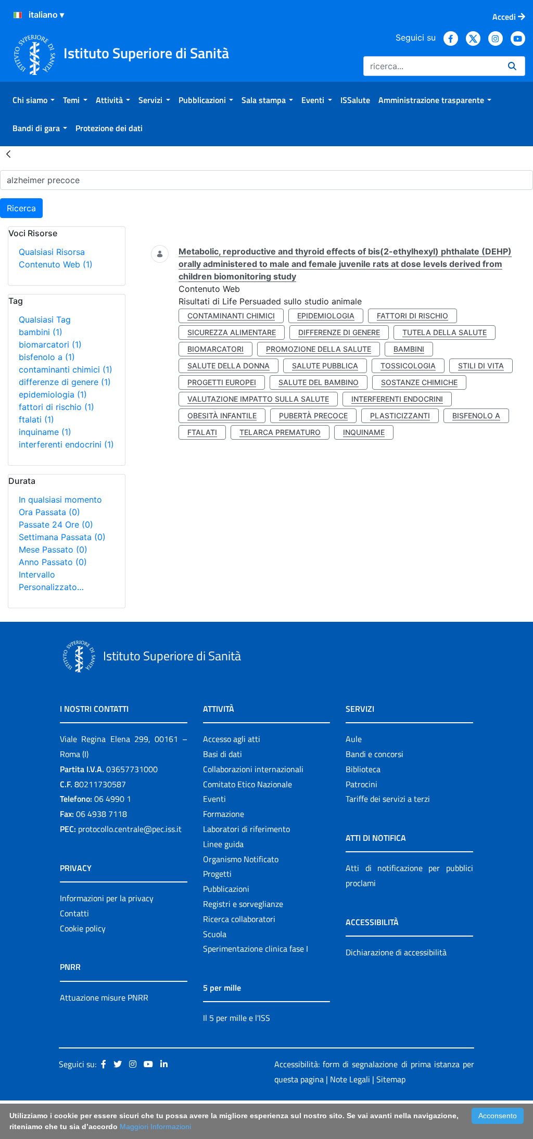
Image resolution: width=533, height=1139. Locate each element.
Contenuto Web (56, 264)
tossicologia (408, 365)
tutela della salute (444, 332)
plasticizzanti (400, 415)
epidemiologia (53, 394)
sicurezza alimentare (231, 332)
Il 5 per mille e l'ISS (236, 1018)
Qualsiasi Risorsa (52, 252)
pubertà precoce (313, 415)
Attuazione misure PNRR (104, 997)
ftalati (36, 419)
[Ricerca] (512, 66)
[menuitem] (33, 99)
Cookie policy (83, 928)
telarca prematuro (280, 432)
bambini (40, 332)
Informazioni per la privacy (107, 898)
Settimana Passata (62, 537)
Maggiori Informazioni (155, 1126)
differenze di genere (65, 382)
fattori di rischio (56, 407)
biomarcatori (50, 344)
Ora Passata (49, 512)
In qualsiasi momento (60, 499)
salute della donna (228, 365)
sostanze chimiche (419, 382)
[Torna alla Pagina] (8, 153)
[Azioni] (18, 15)
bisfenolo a (47, 357)
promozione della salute (318, 348)
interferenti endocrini (66, 444)
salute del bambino (318, 382)
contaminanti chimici (65, 369)
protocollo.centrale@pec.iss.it (130, 829)
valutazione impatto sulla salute (258, 398)
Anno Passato (53, 562)
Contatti (74, 913)
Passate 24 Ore (56, 524)
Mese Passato (53, 549)
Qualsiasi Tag (45, 319)
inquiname (45, 432)
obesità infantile (222, 415)
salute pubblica (325, 365)
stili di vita (481, 365)
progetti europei (221, 382)
